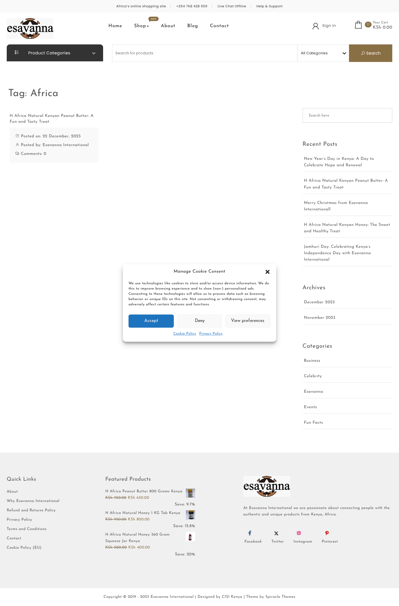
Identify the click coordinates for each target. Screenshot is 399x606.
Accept (151, 321)
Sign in (329, 25)
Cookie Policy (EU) (24, 548)
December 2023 (319, 302)
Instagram (303, 542)
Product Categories (48, 53)
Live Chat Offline (232, 6)
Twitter (277, 542)
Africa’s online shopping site (141, 6)
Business (312, 361)
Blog (192, 26)
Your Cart (380, 22)
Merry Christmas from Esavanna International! (336, 206)
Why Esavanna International (33, 501)
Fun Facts (313, 422)
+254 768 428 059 (191, 6)
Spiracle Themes (281, 597)
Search (373, 53)
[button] (267, 272)
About (168, 26)
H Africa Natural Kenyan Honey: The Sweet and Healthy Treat (347, 228)
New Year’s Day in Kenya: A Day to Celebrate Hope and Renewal (339, 162)
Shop (140, 26)
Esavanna (313, 391)
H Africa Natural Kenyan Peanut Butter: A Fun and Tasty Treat (52, 119)
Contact (219, 26)
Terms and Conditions (26, 529)
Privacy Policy (211, 334)
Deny (199, 321)
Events (310, 407)
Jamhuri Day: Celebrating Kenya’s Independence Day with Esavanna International (337, 253)
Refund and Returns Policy (31, 510)
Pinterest (330, 542)
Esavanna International (66, 145)
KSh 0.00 (382, 28)
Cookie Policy (185, 334)
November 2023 (320, 318)
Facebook (253, 542)
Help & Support (269, 6)
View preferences (247, 321)
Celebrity (313, 376)
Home (115, 26)
